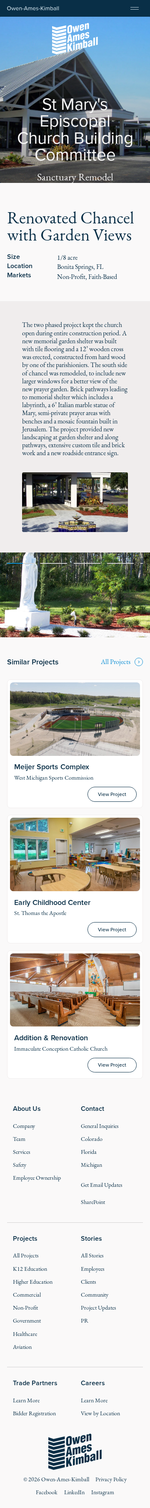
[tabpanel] (75, 595)
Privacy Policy (111, 1479)
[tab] (20, 562)
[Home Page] (33, 8)
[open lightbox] (75, 502)
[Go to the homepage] (75, 1452)
